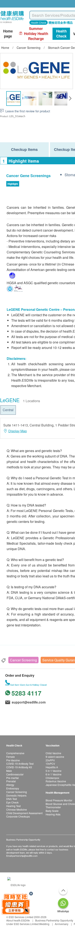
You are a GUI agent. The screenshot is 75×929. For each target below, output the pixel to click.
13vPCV (50, 763)
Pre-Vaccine (13, 760)
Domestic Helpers (16, 795)
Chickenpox (52, 778)
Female (10, 756)
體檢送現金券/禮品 (61, 22)
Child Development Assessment (24, 813)
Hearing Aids (53, 814)
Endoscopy (12, 788)
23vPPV (50, 760)
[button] (70, 98)
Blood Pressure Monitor (59, 800)
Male (9, 770)
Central (8, 409)
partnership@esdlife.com (25, 855)
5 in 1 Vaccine (53, 770)
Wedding (44, 924)
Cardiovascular (15, 774)
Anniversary (61, 924)
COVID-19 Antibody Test (20, 763)
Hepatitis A (52, 767)
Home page (8, 34)
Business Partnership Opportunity (54, 920)
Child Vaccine (53, 753)
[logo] (12, 23)
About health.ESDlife (18, 920)
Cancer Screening (23, 660)
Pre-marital (12, 778)
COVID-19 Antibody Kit (19, 767)
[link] (16, 884)
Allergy (10, 784)
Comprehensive (15, 753)
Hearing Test (13, 806)
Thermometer (53, 807)
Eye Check (12, 802)
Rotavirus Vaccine (56, 781)
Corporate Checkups (18, 816)
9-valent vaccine (55, 756)
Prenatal (11, 781)
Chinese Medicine (16, 809)
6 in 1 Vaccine (53, 774)
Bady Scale (52, 810)
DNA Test (11, 799)
